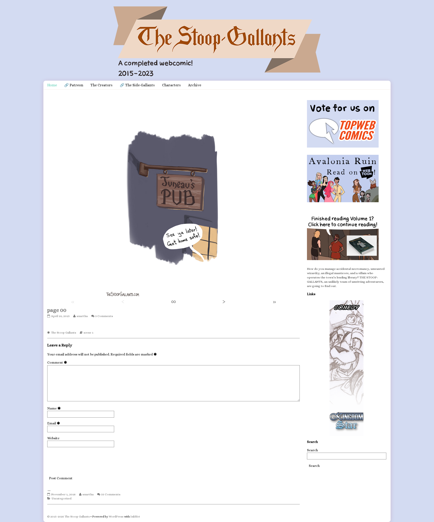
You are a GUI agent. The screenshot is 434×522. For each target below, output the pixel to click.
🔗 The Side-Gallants (137, 85)
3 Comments (104, 316)
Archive (194, 85)
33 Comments (110, 494)
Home (52, 85)
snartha (82, 316)
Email (54, 423)
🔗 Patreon (73, 85)
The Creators (101, 85)
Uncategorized (61, 498)
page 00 (56, 310)
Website (53, 438)
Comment (58, 362)
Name (54, 408)
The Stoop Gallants (63, 332)
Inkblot (135, 516)
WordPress (116, 516)
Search (312, 450)
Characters (171, 85)
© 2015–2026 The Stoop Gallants (68, 516)
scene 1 (88, 332)
